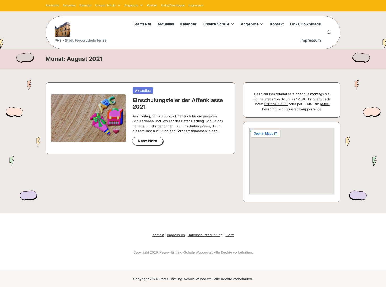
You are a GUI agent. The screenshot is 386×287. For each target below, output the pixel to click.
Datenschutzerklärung (205, 235)
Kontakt (158, 235)
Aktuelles (143, 90)
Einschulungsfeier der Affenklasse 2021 (178, 103)
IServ (230, 235)
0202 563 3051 (276, 104)
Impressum (176, 235)
